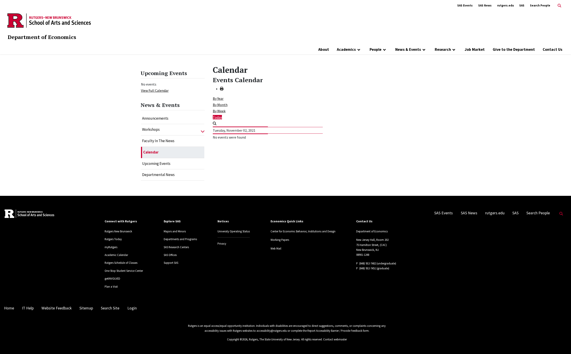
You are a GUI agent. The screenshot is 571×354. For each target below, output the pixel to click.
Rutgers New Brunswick (118, 231)
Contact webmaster (335, 339)
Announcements (155, 118)
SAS (521, 5)
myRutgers (111, 247)
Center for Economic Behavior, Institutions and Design (303, 231)
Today (217, 117)
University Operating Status (233, 231)
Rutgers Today (113, 239)
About (323, 49)
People (375, 49)
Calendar (151, 152)
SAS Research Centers (176, 247)
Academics (346, 49)
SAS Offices (170, 255)
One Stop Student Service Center (124, 270)
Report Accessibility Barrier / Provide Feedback (334, 330)
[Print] (221, 88)
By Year (218, 98)
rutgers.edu (505, 5)
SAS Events (465, 5)
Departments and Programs (180, 239)
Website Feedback (56, 308)
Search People (540, 5)
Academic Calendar (116, 255)
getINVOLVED (112, 278)
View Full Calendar (155, 90)
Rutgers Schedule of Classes (121, 262)
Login (132, 308)
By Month (220, 104)
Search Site (110, 308)
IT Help (28, 308)
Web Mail (276, 248)
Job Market (475, 49)
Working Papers (280, 239)
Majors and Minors (175, 231)
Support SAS (171, 262)
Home (9, 308)
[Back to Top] (561, 343)
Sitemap (86, 308)
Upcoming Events (156, 163)
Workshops (151, 129)
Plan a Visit (111, 286)
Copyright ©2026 (237, 339)
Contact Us (552, 49)
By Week (219, 111)
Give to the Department (514, 49)
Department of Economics (42, 37)
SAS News (485, 5)
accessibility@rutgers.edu (272, 330)
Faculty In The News (158, 140)
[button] (202, 129)
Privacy (221, 243)
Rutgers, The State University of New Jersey (274, 339)
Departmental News (158, 174)
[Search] (214, 123)
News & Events (408, 49)
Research (443, 49)
